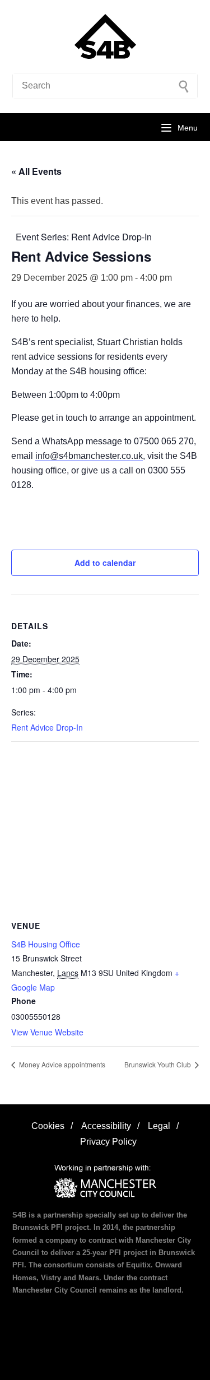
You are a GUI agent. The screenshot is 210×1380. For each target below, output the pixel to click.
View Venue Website (47, 1032)
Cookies (47, 1126)
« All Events (36, 171)
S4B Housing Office (45, 944)
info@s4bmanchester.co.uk (89, 456)
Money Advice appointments (61, 1064)
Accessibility (106, 1126)
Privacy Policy (108, 1141)
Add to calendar (105, 562)
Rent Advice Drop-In (47, 727)
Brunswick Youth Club (158, 1064)
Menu (188, 127)
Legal (159, 1126)
